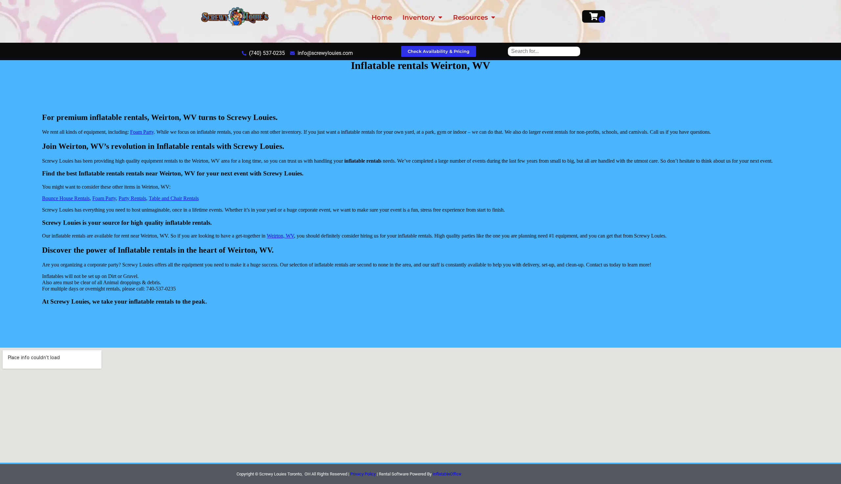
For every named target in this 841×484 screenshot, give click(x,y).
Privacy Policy (363, 474)
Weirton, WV (280, 236)
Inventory (418, 17)
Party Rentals (132, 198)
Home (382, 17)
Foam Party (142, 132)
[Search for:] (544, 51)
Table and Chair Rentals (174, 198)
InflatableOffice (447, 474)
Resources (470, 17)
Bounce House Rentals (66, 198)
